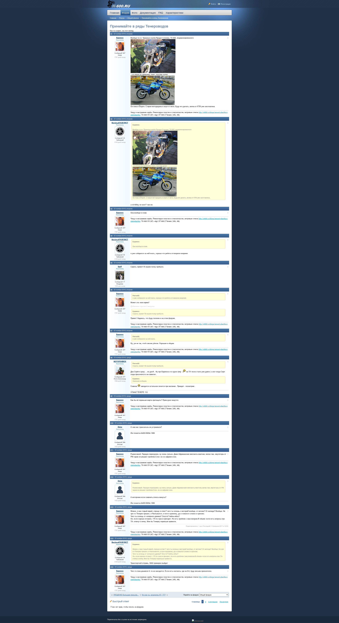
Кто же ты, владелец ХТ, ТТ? (154, 594)
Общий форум (133, 18)
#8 (111, 357)
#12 (112, 477)
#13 (112, 507)
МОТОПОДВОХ (120, 361)
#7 (111, 330)
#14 (112, 538)
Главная (113, 18)
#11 (112, 450)
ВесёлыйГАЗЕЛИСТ (120, 122)
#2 (111, 119)
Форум (121, 18)
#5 (111, 262)
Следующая (212, 602)
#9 (111, 396)
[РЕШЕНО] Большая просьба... (126, 594)
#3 (111, 208)
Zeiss (120, 427)
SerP (120, 266)
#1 (111, 34)
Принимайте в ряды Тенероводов (155, 18)
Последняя (224, 602)
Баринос (120, 37)
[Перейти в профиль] (120, 50)
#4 (111, 235)
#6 (111, 289)
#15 (112, 567)
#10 (112, 423)
